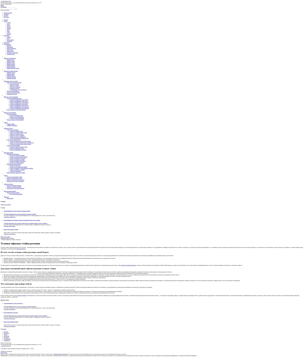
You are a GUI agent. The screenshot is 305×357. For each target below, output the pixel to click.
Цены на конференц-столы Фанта (19, 99)
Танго (8, 32)
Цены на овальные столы (17, 148)
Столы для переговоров (13, 145)
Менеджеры (10, 51)
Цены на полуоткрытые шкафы (18, 157)
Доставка (6, 337)
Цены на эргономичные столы (18, 132)
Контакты (6, 42)
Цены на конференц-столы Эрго (19, 101)
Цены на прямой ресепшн (14, 185)
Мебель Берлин (11, 67)
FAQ (8, 38)
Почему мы (10, 50)
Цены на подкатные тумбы (14, 178)
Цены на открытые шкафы (17, 155)
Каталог (6, 19)
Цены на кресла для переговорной (16, 109)
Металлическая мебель (10, 191)
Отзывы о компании (12, 52)
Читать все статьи (5, 236)
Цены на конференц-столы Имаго (19, 102)
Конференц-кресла (12, 94)
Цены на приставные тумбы (14, 177)
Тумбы (5, 175)
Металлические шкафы (13, 192)
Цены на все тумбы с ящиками (15, 181)
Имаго (8, 25)
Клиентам (6, 35)
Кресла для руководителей (14, 82)
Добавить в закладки (6, 351)
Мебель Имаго (11, 65)
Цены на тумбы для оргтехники (15, 179)
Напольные (10, 198)
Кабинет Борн (11, 74)
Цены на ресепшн (12, 114)
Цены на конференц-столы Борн (19, 104)
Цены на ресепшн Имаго (17, 117)
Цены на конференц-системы (18, 149)
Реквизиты (10, 47)
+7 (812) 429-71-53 (6, 1)
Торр (8, 31)
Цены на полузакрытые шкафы (18, 167)
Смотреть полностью (9, 217)
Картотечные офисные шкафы (11, 229)
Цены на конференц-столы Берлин (19, 107)
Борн (8, 30)
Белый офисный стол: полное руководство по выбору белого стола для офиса (22, 220)
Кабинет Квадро (11, 77)
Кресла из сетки (14, 85)
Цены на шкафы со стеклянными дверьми (21, 168)
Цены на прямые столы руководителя (20, 141)
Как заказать (10, 40)
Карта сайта (4, 352)
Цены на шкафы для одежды (18, 161)
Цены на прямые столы (16, 131)
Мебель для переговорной (11, 97)
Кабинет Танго (11, 72)
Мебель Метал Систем (13, 68)
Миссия (9, 45)
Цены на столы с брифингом (18, 137)
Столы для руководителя (13, 139)
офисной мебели (20, 249)
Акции (9, 37)
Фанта (8, 27)
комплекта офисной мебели (128, 265)
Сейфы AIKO (10, 124)
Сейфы (6, 122)
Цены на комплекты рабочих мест (19, 138)
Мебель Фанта (11, 61)
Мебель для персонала (10, 58)
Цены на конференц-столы (14, 98)
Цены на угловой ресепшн (14, 187)
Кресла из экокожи (15, 87)
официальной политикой (60, 354)
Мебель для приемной (10, 112)
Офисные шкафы (8, 152)
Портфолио (7, 340)
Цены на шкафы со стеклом (17, 158)
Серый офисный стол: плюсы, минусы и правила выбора (17, 211)
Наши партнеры (11, 48)
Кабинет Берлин (11, 78)
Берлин (9, 28)
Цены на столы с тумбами (17, 135)
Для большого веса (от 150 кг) (18, 89)
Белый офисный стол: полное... (11, 312)
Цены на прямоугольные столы (18, 147)
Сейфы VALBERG (12, 125)
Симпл (9, 22)
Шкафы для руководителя (14, 164)
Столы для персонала (13, 129)
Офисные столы (8, 128)
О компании (7, 44)
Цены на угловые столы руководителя (20, 144)
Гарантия (9, 41)
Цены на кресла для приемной (15, 119)
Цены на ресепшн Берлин (17, 118)
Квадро (9, 34)
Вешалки (6, 197)
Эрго (8, 24)
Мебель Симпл (11, 64)
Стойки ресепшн (8, 184)
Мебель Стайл (11, 62)
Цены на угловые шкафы (17, 162)
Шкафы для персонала (13, 154)
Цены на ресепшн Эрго (16, 115)
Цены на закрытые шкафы (17, 159)
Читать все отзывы (6, 204)
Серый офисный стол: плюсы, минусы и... (13, 303)
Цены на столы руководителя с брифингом (22, 142)
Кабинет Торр (11, 75)
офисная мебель (22, 295)
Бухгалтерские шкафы (16, 194)
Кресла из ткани (14, 84)
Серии (5, 21)
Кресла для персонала (13, 91)
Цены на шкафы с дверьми (17, 169)
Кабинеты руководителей (11, 71)
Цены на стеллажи (15, 165)
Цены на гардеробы (15, 171)
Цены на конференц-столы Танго (19, 105)
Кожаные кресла (14, 88)
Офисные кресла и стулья (11, 81)
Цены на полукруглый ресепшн (15, 188)
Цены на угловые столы (16, 134)
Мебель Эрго (10, 59)
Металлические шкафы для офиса (16, 172)
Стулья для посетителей (13, 92)
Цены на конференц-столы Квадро (19, 108)
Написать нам (11, 54)
